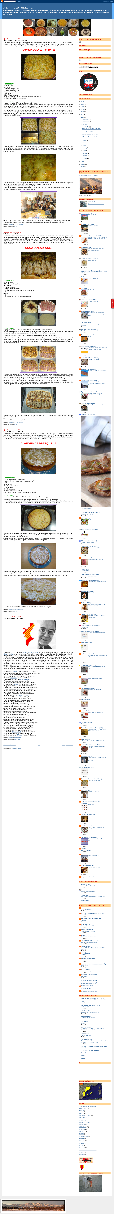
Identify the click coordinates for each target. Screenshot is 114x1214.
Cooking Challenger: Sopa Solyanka (97, 581)
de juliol (85, 142)
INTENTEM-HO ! (85, 1034)
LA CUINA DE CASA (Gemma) (89, 837)
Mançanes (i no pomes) (87, 591)
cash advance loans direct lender (89, 942)
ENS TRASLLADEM (86, 850)
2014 (82, 106)
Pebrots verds (85, 569)
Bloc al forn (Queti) (86, 756)
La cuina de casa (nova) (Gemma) (90, 512)
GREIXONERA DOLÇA (93, 791)
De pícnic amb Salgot (86, 508)
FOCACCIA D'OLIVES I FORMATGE (15, 40)
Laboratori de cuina (86, 722)
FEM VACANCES (92, 214)
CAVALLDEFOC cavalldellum (89, 991)
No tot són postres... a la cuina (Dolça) (91, 236)
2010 (82, 117)
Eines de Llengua (86, 908)
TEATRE (81, 1152)
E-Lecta (83, 1058)
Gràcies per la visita (83, 53)
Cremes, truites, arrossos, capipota (96, 404)
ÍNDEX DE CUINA (84, 1122)
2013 (82, 109)
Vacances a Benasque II (87, 971)
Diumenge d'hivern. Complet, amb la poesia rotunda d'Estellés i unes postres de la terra (97, 759)
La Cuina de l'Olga (86, 247)
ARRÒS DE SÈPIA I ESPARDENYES (97, 370)
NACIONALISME (83, 1136)
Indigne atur (84, 976)
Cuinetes (83, 848)
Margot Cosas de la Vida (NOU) (89, 329)
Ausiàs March (16, 732)
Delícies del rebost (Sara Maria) (89, 258)
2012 (82, 112)
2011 (82, 114)
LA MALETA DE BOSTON (88, 814)
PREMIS (81, 1143)
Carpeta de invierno (93, 701)
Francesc (92, 201)
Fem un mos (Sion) (86, 213)
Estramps (83, 960)
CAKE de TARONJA (93, 278)
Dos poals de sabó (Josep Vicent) (90, 1005)
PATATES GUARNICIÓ (93, 359)
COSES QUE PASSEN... (87, 930)
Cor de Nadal (91, 289)
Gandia (20, 695)
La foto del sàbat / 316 (86, 909)
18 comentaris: (20, 224)
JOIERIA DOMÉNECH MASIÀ (89, 983)
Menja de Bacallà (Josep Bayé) (89, 529)
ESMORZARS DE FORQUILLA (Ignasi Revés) (93, 964)
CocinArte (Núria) (86, 603)
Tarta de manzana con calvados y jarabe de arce (93, 896)
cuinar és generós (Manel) (88, 403)
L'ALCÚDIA (82, 1124)
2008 (82, 164)
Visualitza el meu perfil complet (96, 204)
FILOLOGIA (82, 1117)
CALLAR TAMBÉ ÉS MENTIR (89, 975)
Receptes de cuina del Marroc (89, 546)
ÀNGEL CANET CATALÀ (87, 985)
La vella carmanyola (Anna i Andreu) (91, 826)
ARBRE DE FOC (85, 946)
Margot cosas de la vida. (88, 877)
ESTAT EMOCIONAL (84, 1115)
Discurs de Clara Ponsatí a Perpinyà (90, 1012)
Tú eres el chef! (85, 884)
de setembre (86, 127)
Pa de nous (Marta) (86, 277)
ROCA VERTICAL (86, 969)
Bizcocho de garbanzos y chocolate (89, 331)
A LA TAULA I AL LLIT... (18, 7)
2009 (82, 161)
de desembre (86, 119)
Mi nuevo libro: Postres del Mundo (89, 885)
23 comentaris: (20, 609)
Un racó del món (85, 1010)
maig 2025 (83, 915)
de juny (85, 145)
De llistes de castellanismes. (88, 1017)
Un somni (83, 954)
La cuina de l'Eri (85, 518)
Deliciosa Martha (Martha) (88, 335)
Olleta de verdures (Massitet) (89, 541)
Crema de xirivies (92, 260)
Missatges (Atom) (16, 748)
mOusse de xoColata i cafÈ (94, 689)
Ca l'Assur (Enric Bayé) (87, 767)
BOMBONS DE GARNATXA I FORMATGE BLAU (92, 740)
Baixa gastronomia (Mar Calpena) (90, 631)
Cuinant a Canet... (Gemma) (88, 614)
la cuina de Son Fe (86, 790)
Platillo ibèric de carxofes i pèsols (89, 576)
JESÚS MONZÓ (85, 924)
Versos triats (84, 1021)
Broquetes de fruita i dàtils (94, 547)
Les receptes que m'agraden (89, 380)
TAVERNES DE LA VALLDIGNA (87, 1150)
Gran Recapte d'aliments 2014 (95, 644)
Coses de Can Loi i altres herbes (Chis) (92, 728)
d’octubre (85, 124)
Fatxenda (83, 920)
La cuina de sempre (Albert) (88, 346)
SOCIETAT (82, 1147)
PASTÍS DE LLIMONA (93, 226)
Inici (39, 745)
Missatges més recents (9, 745)
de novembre (86, 121)
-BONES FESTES (92, 816)
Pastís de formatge (85, 570)
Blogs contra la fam (86, 642)
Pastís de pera (84, 723)
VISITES (81, 1154)
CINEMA (81, 1111)
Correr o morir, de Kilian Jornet (88, 936)
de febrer (85, 155)
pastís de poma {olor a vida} (88, 891)
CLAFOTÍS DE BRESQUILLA (13, 431)
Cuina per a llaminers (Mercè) (89, 299)
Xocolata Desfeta (85, 711)
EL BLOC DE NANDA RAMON (89, 980)
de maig (85, 148)
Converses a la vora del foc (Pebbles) (91, 779)
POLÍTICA (82, 1140)
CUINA (15, 226)
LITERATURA (17, 739)
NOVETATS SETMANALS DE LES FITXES (92, 913)
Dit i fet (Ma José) (86, 322)
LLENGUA (82, 1129)
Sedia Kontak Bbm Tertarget (88, 931)
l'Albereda (13, 678)
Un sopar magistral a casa (87, 542)
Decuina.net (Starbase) (87, 311)
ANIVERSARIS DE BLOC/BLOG (87, 1106)
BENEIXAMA (82, 1108)
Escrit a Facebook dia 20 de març (96, 559)
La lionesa (84, 288)
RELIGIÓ (81, 1145)
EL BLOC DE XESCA (87, 988)
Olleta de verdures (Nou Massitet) (90, 574)
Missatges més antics (67, 745)
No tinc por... (91, 531)
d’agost (85, 140)
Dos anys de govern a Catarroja (89, 925)
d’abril (84, 150)
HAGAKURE (82, 1120)
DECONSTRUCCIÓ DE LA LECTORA (91, 919)
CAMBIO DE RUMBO (86, 1035)
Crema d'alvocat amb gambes (95, 678)
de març (85, 153)
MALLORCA (82, 1131)
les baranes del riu (25, 679)
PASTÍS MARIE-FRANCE (94, 867)
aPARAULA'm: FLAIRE (93, 769)
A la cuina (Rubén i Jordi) (88, 688)
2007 (82, 167)
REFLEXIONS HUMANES (88, 958)
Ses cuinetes (84, 676)
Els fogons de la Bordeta (88, 414)
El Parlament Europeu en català (90, 1050)
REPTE (90, 336)
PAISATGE (82, 1138)
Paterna (26, 695)
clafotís (39, 437)
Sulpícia (83, 1023)
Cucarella (83, 1053)
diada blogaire (8, 654)
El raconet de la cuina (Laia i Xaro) (90, 744)
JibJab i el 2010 (85, 965)
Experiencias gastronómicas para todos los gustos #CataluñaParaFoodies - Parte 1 (97, 383)
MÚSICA (81, 1134)
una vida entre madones (87, 557)
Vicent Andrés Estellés (30, 652)
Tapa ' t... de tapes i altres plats (89, 392)
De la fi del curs (85, 1006)
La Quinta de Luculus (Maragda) (90, 580)
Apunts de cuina (85, 900)
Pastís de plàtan (85, 627)
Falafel (89, 519)
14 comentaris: (20, 422)
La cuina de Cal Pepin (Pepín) (89, 357)
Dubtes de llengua (86, 1016)
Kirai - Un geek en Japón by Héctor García (92, 998)
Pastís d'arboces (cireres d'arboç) (96, 712)
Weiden (83, 1055)
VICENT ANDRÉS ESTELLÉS (13, 618)
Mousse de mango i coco (87, 514)
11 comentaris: (19, 737)
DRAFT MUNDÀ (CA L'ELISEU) (89, 940)
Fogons (83, 889)
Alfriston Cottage (85, 699)
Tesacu (83, 935)
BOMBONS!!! (91, 804)
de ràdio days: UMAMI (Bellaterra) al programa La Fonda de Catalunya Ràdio (97, 314)
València (15, 671)
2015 (82, 104)
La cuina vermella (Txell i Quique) (90, 270)
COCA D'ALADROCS (10, 233)
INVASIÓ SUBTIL (85, 953)
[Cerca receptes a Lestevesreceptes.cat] (85, 60)
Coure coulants (85, 739)
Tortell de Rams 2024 (93, 301)
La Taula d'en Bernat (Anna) (88, 654)
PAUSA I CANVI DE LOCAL (94, 855)
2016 (82, 101)
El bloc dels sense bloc (87, 865)
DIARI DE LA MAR (86, 1027)
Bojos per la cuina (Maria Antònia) (90, 625)
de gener (85, 158)
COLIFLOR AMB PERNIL (94, 780)
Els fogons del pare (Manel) (88, 369)
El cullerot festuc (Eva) (87, 224)
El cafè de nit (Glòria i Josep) (89, 665)
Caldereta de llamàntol (93, 593)
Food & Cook (84, 895)
